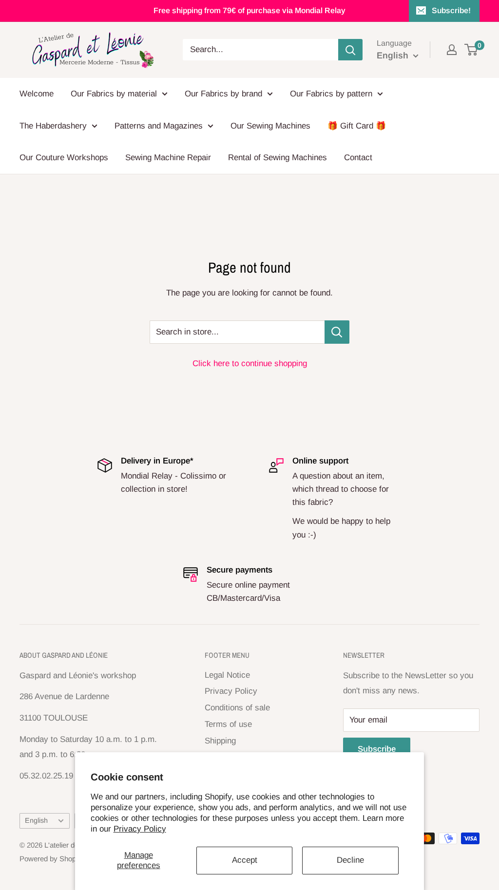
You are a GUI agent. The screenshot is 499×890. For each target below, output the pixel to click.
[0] (471, 50)
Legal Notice (227, 675)
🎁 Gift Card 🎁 (356, 125)
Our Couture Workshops (63, 157)
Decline (350, 860)
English (36, 820)
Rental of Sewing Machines (277, 157)
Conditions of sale (237, 707)
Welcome (36, 93)
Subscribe (377, 749)
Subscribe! (451, 10)
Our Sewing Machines (270, 125)
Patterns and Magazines (159, 125)
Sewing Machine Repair (168, 157)
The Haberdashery (53, 125)
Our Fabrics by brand (223, 93)
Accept (244, 860)
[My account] (452, 49)
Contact (358, 157)
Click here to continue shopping (249, 363)
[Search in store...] (337, 332)
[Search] (350, 49)
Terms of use (228, 724)
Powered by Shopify (51, 858)
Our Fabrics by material (114, 93)
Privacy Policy (140, 829)
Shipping (220, 740)
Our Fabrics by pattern (331, 93)
